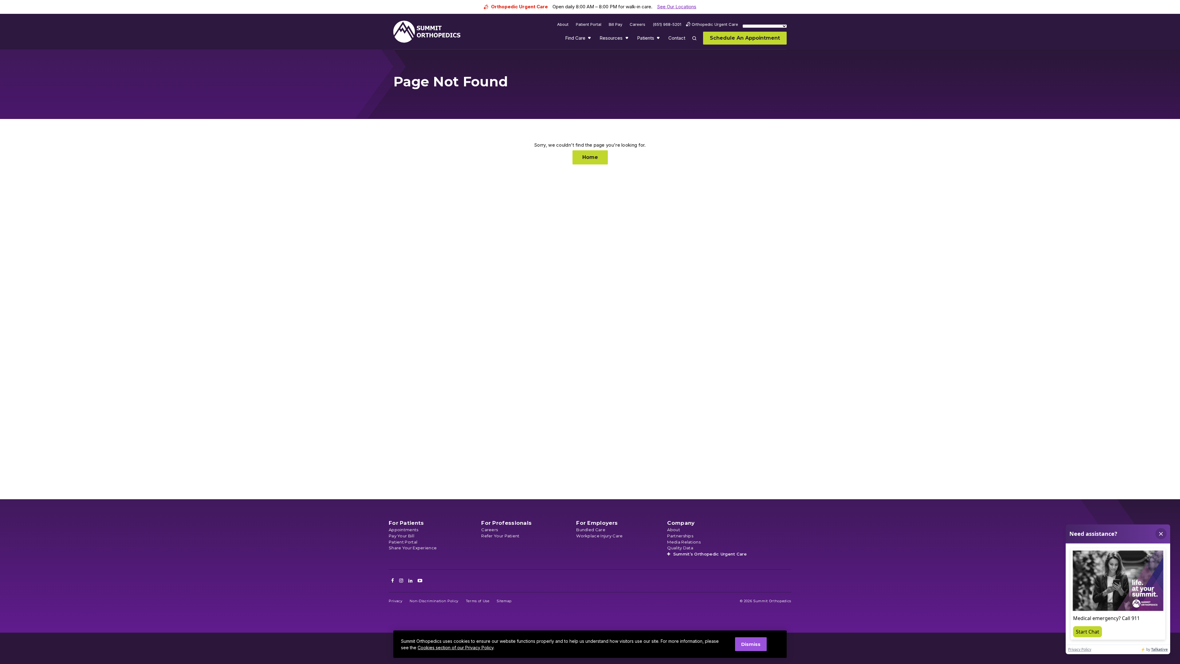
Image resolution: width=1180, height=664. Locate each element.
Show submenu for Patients (659, 39)
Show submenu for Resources (627, 39)
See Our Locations (676, 7)
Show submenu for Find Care (590, 39)
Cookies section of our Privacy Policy (456, 647)
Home (590, 157)
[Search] (697, 42)
